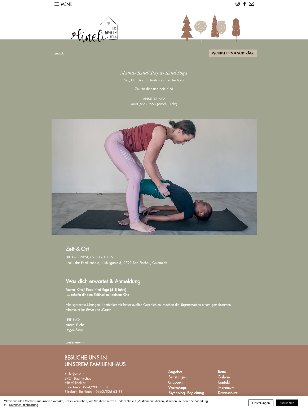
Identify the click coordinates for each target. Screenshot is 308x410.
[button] (56, 4)
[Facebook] (244, 4)
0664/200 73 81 (95, 387)
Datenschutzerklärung (23, 405)
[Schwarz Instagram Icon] (237, 4)
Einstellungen (261, 403)
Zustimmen (287, 403)
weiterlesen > (75, 342)
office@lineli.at (75, 383)
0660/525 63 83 (109, 391)
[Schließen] (302, 403)
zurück (59, 53)
